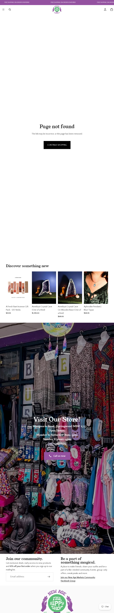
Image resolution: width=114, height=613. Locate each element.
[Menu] (3, 9)
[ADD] (25, 299)
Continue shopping (57, 145)
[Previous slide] (87, 287)
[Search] (10, 9)
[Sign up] (49, 577)
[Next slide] (105, 287)
